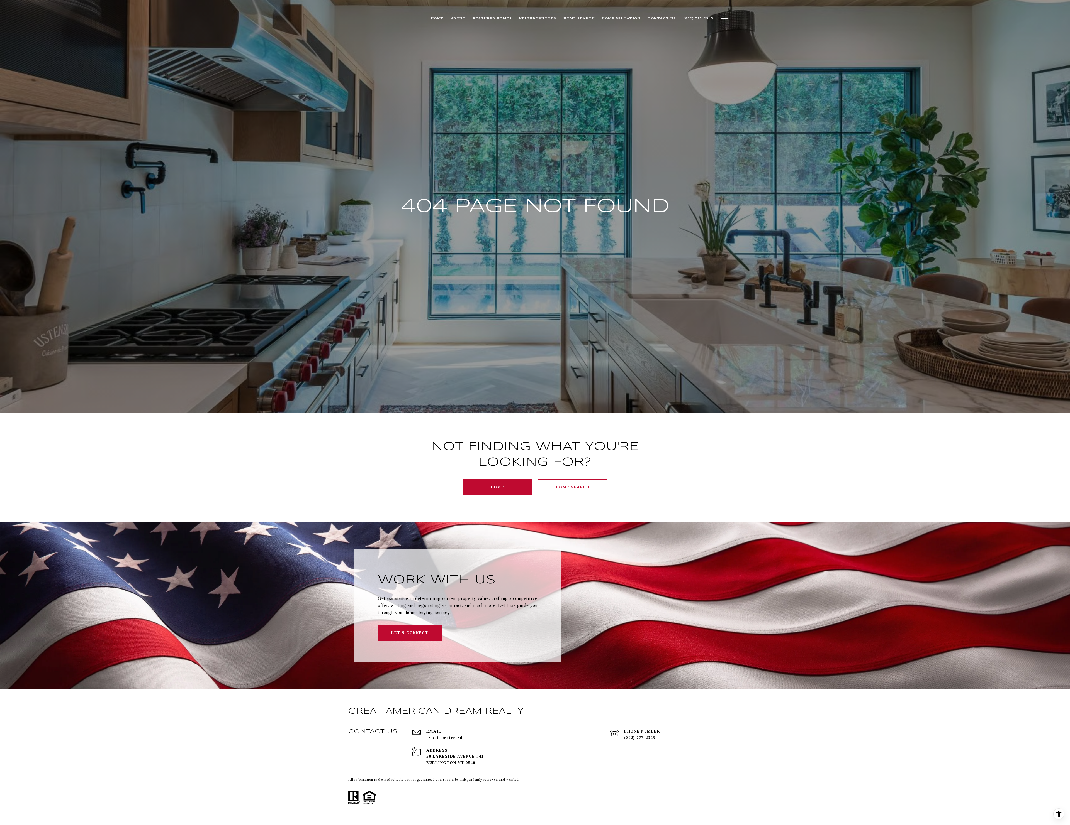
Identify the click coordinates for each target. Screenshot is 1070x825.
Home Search (573, 487)
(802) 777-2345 (639, 738)
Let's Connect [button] (409, 633)
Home (497, 487)
